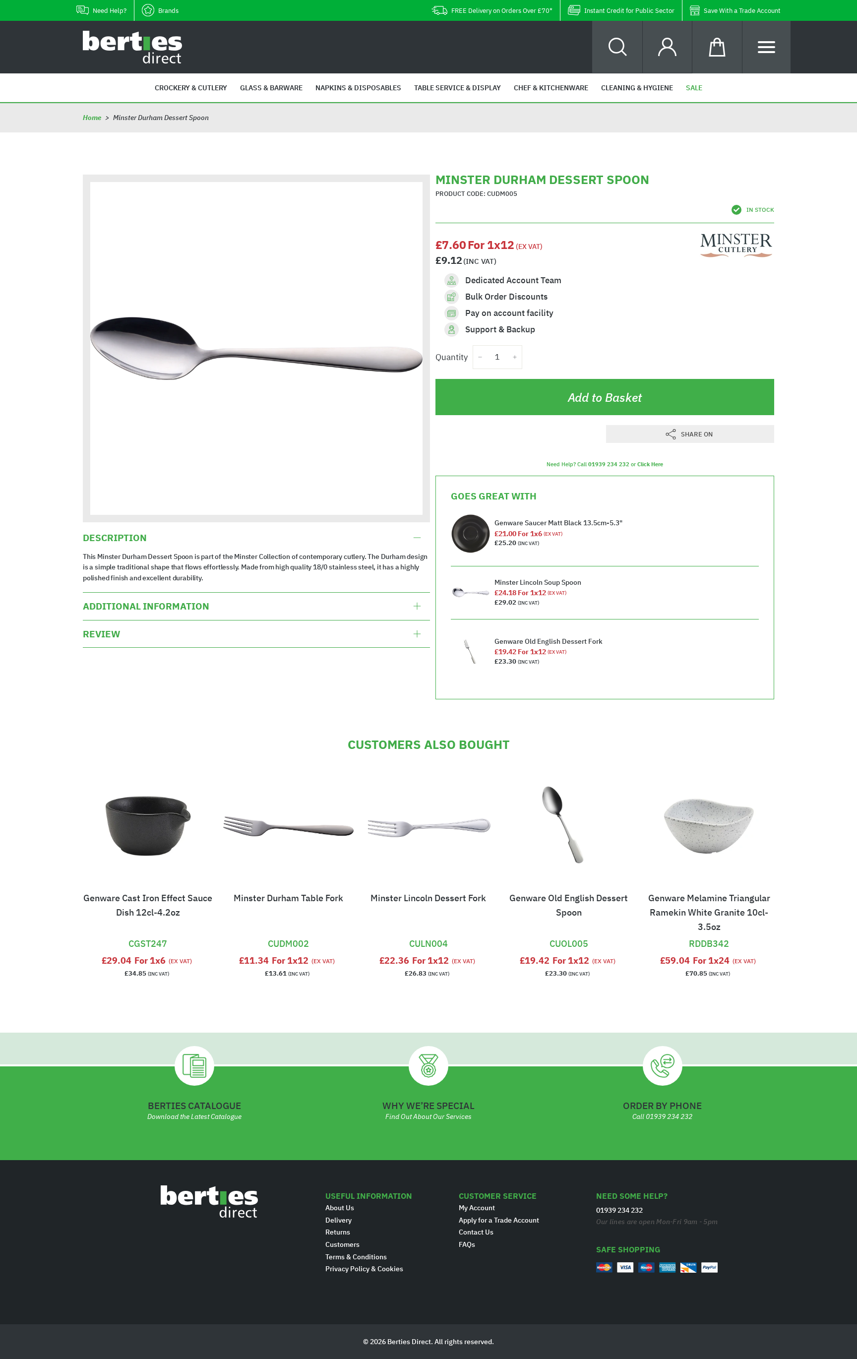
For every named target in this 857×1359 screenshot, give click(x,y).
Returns (337, 1232)
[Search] (618, 47)
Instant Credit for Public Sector (629, 10)
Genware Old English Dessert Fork (548, 641)
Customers (342, 1244)
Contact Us (476, 1232)
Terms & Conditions (356, 1256)
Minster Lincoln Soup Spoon (537, 582)
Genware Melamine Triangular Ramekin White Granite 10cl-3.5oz (709, 912)
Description (115, 538)
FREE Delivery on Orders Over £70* (501, 10)
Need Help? (109, 10)
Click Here (650, 464)
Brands (168, 10)
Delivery (338, 1220)
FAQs (467, 1244)
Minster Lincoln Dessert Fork (428, 898)
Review (101, 634)
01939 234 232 (608, 464)
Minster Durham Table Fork (288, 898)
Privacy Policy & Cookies (364, 1268)
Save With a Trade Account (742, 10)
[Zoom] (256, 348)
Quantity (451, 357)
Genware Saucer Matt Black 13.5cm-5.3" (558, 522)
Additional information (146, 606)
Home (92, 117)
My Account (477, 1207)
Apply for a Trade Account (499, 1220)
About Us (339, 1207)
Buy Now (147, 931)
